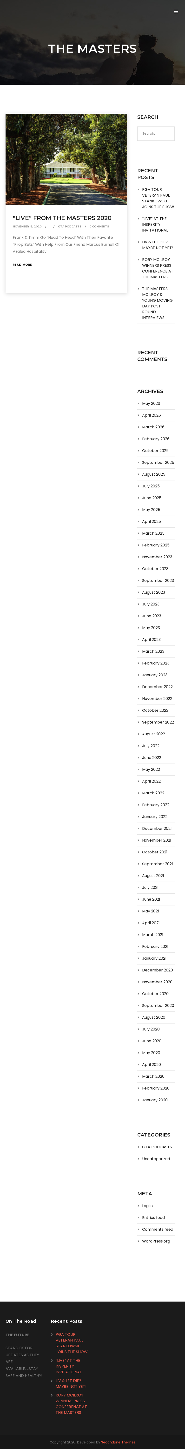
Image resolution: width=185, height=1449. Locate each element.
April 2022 (151, 781)
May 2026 (151, 403)
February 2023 (155, 663)
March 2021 (152, 934)
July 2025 (151, 486)
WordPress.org (156, 1241)
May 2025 (151, 509)
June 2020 (151, 1041)
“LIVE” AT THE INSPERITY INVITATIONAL (155, 224)
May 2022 (151, 769)
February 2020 (156, 1088)
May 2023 (151, 628)
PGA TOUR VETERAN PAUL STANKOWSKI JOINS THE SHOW (158, 198)
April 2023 (151, 639)
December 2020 (157, 970)
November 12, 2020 (27, 226)
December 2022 (157, 687)
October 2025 (155, 450)
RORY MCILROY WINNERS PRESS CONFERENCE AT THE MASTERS (157, 268)
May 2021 (150, 911)
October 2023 (155, 569)
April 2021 (151, 923)
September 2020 (158, 1005)
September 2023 (158, 580)
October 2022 (155, 710)
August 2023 (153, 592)
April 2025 (151, 521)
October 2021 (154, 852)
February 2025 (156, 545)
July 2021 (150, 887)
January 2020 (155, 1100)
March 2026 (153, 427)
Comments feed (157, 1229)
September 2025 (158, 462)
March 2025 (153, 533)
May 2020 (151, 1053)
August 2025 (153, 474)
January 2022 (154, 816)
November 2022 (157, 698)
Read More (22, 265)
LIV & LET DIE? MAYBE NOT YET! (157, 245)
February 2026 (156, 439)
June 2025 (151, 498)
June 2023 (151, 616)
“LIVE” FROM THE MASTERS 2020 (62, 217)
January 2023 (154, 675)
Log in (147, 1206)
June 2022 (151, 757)
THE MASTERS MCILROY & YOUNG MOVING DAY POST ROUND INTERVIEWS (157, 303)
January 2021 (154, 958)
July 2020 (151, 1029)
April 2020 (151, 1064)
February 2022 (155, 805)
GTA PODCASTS (69, 226)
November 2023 (157, 557)
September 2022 (158, 722)
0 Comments (99, 226)
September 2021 (157, 864)
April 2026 (151, 415)
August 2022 (153, 734)
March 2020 (153, 1076)
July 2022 (150, 746)
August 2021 (153, 875)
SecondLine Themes (118, 1442)
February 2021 (155, 946)
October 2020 (155, 994)
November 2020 (157, 982)
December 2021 (157, 828)
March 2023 (153, 651)
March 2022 (153, 793)
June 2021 (151, 899)
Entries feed (153, 1217)
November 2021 (156, 840)
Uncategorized (156, 1159)
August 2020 (153, 1017)
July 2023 (150, 604)
